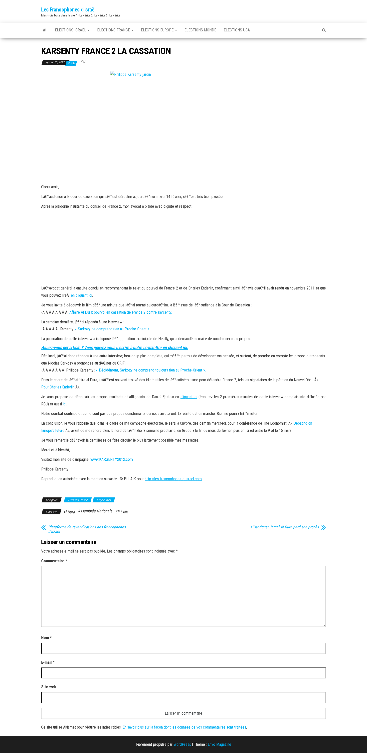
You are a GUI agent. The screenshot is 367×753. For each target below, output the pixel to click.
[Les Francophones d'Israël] (44, 30)
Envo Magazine (219, 744)
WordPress (182, 744)
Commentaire (54, 561)
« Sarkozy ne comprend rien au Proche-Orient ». (112, 329)
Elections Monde (200, 30)
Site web (48, 686)
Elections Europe (158, 30)
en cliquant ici (81, 295)
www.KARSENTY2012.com (111, 459)
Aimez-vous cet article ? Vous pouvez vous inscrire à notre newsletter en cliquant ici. (114, 347)
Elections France (114, 30)
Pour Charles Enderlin (57, 387)
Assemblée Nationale (95, 511)
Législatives (104, 500)
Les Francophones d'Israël (68, 9)
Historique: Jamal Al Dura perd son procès (285, 527)
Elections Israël (71, 30)
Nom (46, 637)
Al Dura (69, 512)
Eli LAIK (121, 512)
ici (64, 404)
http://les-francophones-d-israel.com (173, 478)
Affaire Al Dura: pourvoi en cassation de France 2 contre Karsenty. (120, 312)
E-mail (47, 662)
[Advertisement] (183, 247)
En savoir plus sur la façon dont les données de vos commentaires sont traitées (184, 727)
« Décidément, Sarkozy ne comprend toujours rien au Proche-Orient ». (151, 370)
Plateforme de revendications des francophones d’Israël (87, 529)
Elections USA (237, 30)
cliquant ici (189, 396)
